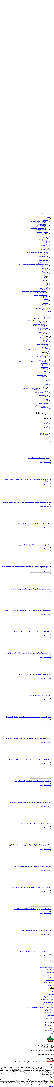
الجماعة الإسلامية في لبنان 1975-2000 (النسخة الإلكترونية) (35, 545)
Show (44, 433)
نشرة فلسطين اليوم (49, 1010)
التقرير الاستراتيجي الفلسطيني (47, 967)
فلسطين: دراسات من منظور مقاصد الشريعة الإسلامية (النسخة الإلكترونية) (30, 802)
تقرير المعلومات (50, 972)
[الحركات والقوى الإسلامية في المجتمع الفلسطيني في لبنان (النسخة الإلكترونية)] (25, 835)
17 (53, 1028)
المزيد (18, 1084)
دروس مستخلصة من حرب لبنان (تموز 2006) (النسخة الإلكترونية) (33, 951)
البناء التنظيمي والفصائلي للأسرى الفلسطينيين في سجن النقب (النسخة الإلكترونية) (28, 653)
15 (45, 1027)
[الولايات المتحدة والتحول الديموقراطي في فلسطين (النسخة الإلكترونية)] (25, 878)
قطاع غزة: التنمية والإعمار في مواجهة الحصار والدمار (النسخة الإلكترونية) (31, 631)
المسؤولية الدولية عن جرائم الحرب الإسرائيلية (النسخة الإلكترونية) (33, 866)
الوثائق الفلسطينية (50, 980)
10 (53, 1027)
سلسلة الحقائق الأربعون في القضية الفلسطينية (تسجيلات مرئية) (39, 1007)
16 (43, 1027)
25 (51, 1030)
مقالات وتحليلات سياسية (48, 975)
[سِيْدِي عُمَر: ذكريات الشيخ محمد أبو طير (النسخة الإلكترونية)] (25, 514)
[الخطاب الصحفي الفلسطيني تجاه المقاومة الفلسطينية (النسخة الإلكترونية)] (25, 579)
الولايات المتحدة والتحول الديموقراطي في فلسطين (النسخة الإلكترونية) (31, 887)
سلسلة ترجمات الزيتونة (48, 1004)
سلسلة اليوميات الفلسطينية (47, 999)
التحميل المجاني (50, 1015)
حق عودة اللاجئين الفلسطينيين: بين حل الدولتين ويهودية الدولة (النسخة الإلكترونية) (28, 759)
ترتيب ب (46, 422)
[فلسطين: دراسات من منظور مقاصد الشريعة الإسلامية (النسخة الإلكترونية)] (25, 793)
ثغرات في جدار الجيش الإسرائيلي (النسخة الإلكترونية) (36, 930)
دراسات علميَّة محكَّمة (49, 1002)
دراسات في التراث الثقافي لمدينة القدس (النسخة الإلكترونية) (34, 823)
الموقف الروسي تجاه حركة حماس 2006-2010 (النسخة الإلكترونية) (33, 781)
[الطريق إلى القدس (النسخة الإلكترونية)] (25, 686)
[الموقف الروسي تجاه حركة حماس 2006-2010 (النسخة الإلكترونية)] (25, 771)
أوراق (52, 991)
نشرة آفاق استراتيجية (49, 1012)
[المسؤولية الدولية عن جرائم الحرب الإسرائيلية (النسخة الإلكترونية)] (25, 857)
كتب (53, 964)
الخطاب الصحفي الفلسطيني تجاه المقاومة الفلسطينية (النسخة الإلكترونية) (30, 589)
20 (48, 1028)
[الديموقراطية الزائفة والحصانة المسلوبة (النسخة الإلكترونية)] (25, 665)
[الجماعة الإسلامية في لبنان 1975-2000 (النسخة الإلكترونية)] (25, 535)
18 (51, 1028)
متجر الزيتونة (51, 985)
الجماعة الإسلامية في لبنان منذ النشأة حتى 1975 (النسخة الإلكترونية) (32, 909)
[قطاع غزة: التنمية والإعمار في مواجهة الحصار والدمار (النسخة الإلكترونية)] (25, 622)
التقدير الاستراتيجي (49, 969)
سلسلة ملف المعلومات (48, 997)
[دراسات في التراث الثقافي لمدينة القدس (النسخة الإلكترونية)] (25, 814)
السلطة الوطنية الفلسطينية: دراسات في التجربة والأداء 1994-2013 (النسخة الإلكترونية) (27, 610)
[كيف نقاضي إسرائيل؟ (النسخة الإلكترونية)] (25, 448)
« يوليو (52, 1033)
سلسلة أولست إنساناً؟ (49, 982)
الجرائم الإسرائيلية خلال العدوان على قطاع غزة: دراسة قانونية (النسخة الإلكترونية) (28, 738)
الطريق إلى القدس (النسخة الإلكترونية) (40, 695)
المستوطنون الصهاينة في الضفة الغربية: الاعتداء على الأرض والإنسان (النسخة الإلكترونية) (26, 717)
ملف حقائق (51, 977)
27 (48, 1030)
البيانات (41, 462)
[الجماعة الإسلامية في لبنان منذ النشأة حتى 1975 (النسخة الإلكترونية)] (25, 899)
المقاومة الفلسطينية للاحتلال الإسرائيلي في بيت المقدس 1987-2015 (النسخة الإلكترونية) (26, 502)
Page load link (51, 1086)
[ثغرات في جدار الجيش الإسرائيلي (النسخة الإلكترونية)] (25, 921)
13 (48, 1027)
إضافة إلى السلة (47, 462)
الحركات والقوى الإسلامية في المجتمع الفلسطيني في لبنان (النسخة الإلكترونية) (29, 845)
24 (53, 1030)
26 (50, 1030)
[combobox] (47, 213)
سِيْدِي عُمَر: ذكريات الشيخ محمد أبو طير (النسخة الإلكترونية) (34, 523)
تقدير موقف (51, 994)
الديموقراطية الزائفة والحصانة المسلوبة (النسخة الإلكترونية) (35, 674)
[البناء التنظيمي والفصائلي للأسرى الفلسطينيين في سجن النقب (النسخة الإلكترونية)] (25, 643)
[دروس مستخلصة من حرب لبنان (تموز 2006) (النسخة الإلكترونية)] (25, 942)
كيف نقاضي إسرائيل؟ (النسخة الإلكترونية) (39, 458)
